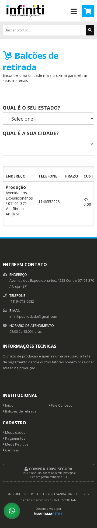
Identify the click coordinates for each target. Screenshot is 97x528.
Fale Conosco (61, 405)
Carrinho (11, 450)
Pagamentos (14, 438)
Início (8, 405)
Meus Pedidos (16, 444)
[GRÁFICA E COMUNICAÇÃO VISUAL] (25, 20)
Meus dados (14, 432)
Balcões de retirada (20, 411)
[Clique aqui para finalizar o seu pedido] (88, 11)
